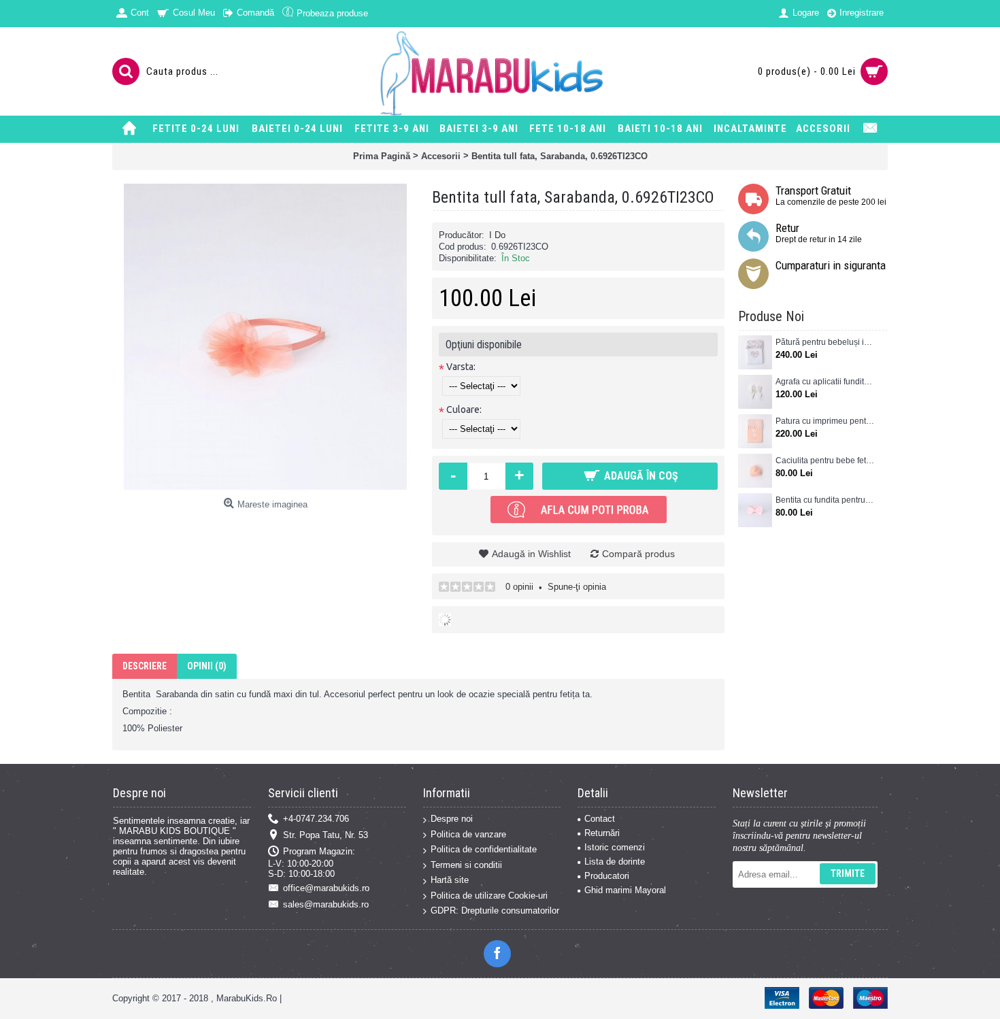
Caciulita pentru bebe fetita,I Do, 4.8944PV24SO (825, 460)
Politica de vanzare (468, 834)
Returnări (602, 833)
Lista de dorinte (614, 861)
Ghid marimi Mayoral (625, 890)
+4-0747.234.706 (316, 819)
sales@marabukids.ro (326, 904)
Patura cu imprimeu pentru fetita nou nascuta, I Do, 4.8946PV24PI (825, 421)
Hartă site (450, 880)
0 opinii (519, 587)
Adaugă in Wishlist (531, 553)
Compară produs (638, 553)
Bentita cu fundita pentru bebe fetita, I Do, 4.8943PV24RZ (825, 500)
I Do (497, 235)
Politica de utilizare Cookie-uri (489, 895)
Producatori (606, 876)
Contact (599, 819)
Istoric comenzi (614, 847)
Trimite (848, 873)
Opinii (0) (207, 666)
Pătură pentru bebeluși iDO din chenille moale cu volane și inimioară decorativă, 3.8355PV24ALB (825, 342)
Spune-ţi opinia (577, 587)
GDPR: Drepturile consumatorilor (495, 910)
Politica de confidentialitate (484, 849)
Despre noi (452, 819)
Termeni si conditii (466, 865)
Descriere (144, 666)
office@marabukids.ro (326, 888)
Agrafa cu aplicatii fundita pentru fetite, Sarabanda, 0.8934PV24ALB (825, 381)
